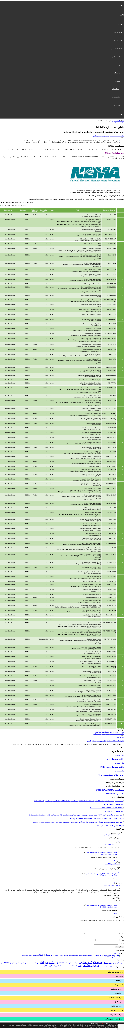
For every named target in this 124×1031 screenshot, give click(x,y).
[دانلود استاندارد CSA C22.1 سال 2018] (78, 822)
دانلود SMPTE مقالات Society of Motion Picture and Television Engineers (97, 818)
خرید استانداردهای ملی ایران (111, 775)
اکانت (119, 985)
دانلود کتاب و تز (115, 48)
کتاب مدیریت (66, 965)
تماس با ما (117, 105)
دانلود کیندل (116, 965)
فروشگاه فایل (116, 89)
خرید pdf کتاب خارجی (90, 962)
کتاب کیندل (60, 965)
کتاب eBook (73, 966)
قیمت (119, 976)
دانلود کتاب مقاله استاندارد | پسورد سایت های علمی (108, 136)
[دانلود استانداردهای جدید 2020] (107, 808)
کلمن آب (102, 1023)
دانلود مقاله (117, 32)
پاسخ (118, 841)
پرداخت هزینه (116, 97)
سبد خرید (117, 81)
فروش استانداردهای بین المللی (104, 732)
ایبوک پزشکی (108, 962)
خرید (117, 1010)
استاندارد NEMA (119, 732)
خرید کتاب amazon (65, 963)
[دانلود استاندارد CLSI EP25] (79, 801)
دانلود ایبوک (24, 963)
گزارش (56, 965)
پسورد (119, 1002)
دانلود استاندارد (116, 56)
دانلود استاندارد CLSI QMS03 (111, 957)
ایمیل (122, 940)
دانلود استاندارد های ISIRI (112, 767)
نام (122, 937)
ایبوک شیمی (119, 963)
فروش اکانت (116, 40)
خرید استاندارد (75, 963)
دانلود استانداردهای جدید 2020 (113, 811)
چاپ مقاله (117, 73)
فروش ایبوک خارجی (88, 965)
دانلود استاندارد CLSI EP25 (114, 804)
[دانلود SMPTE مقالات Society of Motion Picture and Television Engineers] (76, 815)
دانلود (119, 980)
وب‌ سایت (121, 943)
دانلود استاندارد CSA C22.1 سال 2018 (110, 826)
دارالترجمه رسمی (118, 1023)
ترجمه (118, 65)
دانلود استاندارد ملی (115, 759)
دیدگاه (121, 933)
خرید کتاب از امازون (47, 962)
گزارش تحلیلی (48, 966)
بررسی (115, 972)
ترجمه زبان (109, 1023)
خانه (119, 24)
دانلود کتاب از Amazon (12, 963)
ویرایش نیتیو (94, 1023)
